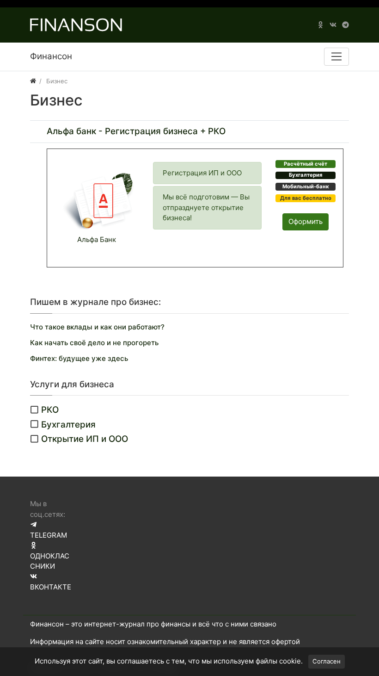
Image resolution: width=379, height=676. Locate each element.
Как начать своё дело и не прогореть (94, 342)
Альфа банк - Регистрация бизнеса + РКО (136, 131)
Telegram (48, 535)
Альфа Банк (96, 239)
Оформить (305, 221)
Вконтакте (50, 587)
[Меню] (336, 56)
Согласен (326, 661)
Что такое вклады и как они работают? (97, 326)
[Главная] (33, 81)
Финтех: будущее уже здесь (79, 358)
